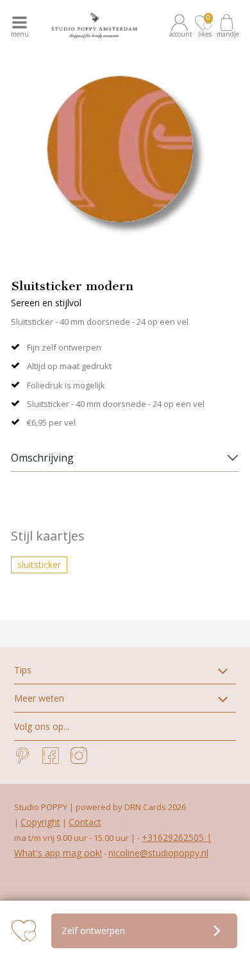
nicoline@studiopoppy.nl (158, 853)
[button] (181, 26)
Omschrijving (42, 458)
